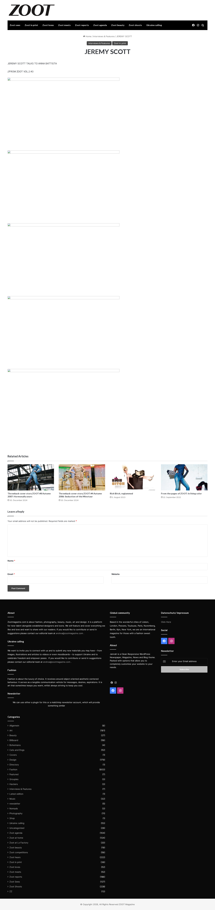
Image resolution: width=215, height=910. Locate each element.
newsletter (14, 803)
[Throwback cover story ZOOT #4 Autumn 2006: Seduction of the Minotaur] (82, 477)
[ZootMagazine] (32, 10)
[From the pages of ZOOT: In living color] (184, 477)
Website (115, 574)
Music (12, 799)
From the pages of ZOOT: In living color (181, 493)
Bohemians (15, 745)
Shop (12, 818)
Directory (14, 764)
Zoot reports (82, 25)
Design (12, 759)
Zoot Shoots (15, 886)
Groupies (13, 779)
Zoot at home (16, 838)
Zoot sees (15, 25)
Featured (13, 774)
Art (10, 730)
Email (11, 574)
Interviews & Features (104, 36)
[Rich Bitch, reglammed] (133, 477)
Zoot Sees (14, 881)
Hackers (13, 784)
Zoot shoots (135, 25)
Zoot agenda (100, 25)
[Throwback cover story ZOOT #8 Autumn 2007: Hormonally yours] (31, 477)
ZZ (10, 891)
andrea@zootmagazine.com (69, 633)
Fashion (13, 769)
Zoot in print (31, 25)
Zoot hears (14, 857)
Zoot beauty (117, 25)
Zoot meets (64, 25)
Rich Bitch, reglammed (121, 493)
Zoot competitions (18, 852)
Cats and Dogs (16, 750)
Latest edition (16, 794)
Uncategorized (16, 828)
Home (88, 36)
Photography (16, 813)
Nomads (13, 808)
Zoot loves (48, 25)
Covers (13, 755)
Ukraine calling (154, 25)
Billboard (13, 740)
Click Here (166, 622)
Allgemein (14, 725)
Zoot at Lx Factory (18, 842)
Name (11, 560)
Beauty (13, 735)
